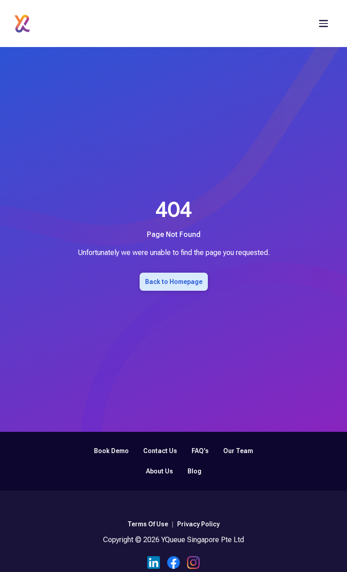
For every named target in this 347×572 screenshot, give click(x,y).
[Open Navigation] (323, 23)
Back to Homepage (173, 281)
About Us (159, 471)
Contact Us (160, 450)
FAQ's (200, 450)
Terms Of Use (147, 524)
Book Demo (111, 450)
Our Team (238, 450)
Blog (195, 471)
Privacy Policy (198, 524)
